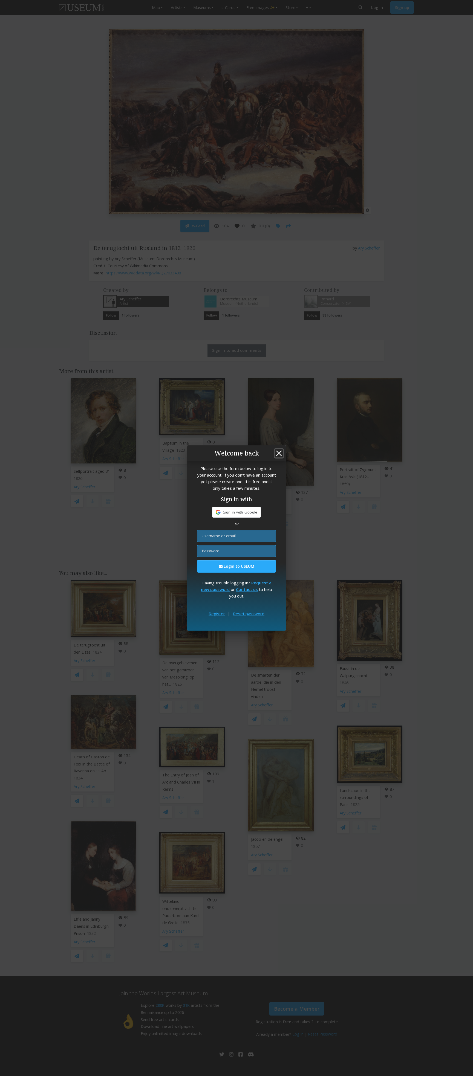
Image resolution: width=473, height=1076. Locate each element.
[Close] (279, 453)
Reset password (248, 613)
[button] (236, 512)
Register (217, 613)
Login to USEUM (238, 566)
